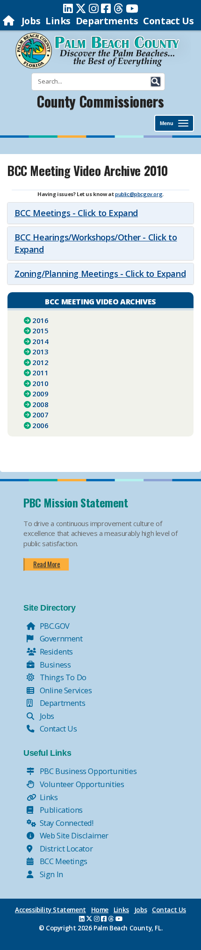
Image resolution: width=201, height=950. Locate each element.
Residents (55, 651)
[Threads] (118, 8)
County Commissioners (100, 101)
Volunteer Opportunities (81, 784)
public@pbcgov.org (138, 193)
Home (99, 910)
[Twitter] (80, 8)
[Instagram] (94, 8)
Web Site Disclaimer (73, 835)
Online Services (65, 690)
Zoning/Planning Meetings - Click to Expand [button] (100, 273)
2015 (40, 330)
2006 (40, 425)
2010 (40, 383)
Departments (107, 20)
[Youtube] (132, 8)
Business (54, 664)
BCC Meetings (62, 861)
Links (58, 20)
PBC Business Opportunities (87, 771)
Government (60, 638)
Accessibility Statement (50, 910)
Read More (46, 564)
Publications (60, 809)
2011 (40, 372)
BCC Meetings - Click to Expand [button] (76, 212)
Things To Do (62, 677)
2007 (40, 414)
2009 (40, 393)
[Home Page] (9, 20)
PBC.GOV (54, 625)
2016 (40, 320)
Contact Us (168, 20)
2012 (40, 362)
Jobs (31, 20)
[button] (155, 81)
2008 (40, 404)
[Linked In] (68, 8)
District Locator (65, 848)
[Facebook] (106, 8)
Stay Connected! (65, 822)
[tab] (100, 213)
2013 (40, 351)
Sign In (50, 874)
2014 (40, 341)
